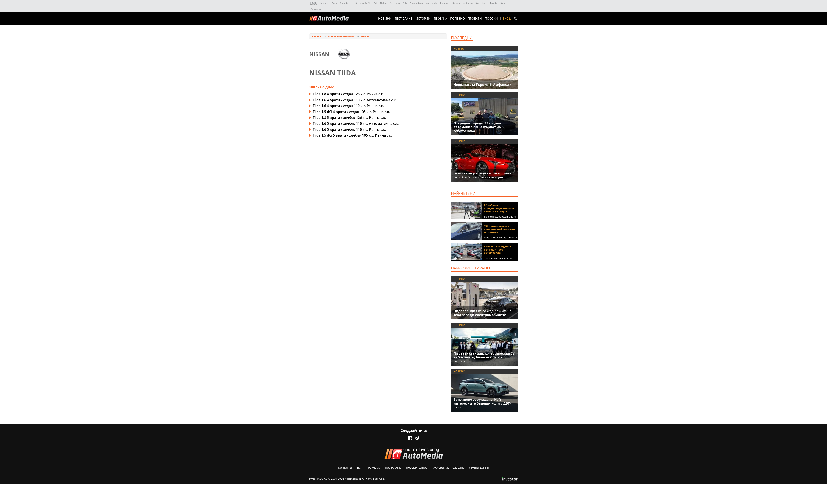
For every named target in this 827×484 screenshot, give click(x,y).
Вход (507, 18)
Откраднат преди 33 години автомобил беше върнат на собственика (478, 127)
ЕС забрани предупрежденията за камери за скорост (499, 208)
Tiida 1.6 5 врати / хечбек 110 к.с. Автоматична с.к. (356, 123)
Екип (360, 467)
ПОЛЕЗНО (457, 18)
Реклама (374, 467)
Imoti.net (445, 3)
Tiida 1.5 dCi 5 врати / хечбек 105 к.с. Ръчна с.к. (352, 135)
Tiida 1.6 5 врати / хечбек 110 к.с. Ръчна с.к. (349, 129)
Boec (502, 3)
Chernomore (316, 9)
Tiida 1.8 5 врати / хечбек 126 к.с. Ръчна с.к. (349, 117)
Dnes (334, 3)
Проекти (475, 18)
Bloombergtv (346, 3)
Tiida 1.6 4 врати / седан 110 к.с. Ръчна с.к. (348, 105)
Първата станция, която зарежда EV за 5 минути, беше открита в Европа (484, 357)
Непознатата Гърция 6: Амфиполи (483, 84)
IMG (314, 3)
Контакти (345, 467)
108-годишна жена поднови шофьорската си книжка (499, 229)
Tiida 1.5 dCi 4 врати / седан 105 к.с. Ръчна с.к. (351, 111)
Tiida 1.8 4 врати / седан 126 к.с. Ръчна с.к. (348, 94)
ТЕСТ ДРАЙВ (404, 18)
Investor (324, 3)
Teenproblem (416, 3)
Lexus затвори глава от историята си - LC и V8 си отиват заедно (482, 175)
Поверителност (417, 467)
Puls (405, 3)
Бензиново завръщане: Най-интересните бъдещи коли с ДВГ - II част (484, 403)
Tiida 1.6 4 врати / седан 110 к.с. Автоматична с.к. (354, 100)
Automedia (431, 3)
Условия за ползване (449, 467)
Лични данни (479, 467)
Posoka (493, 3)
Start (484, 3)
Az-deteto (468, 3)
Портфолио (393, 467)
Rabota (456, 3)
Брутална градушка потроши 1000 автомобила (497, 249)
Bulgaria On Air (363, 3)
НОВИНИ (385, 18)
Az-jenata (395, 3)
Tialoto (383, 3)
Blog (477, 3)
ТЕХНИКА (440, 18)
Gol (375, 3)
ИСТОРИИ (423, 18)
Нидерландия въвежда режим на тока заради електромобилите (482, 313)
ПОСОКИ (491, 18)
